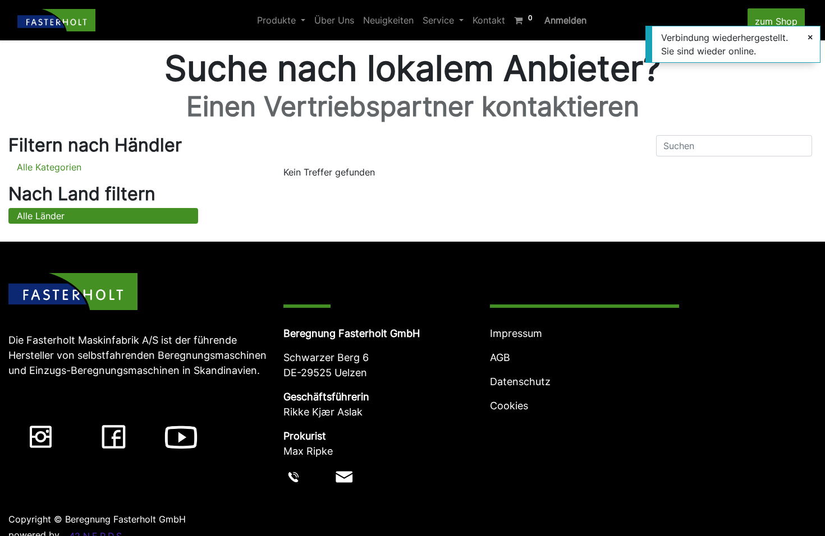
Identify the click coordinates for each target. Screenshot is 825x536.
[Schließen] (810, 37)
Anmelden (565, 20)
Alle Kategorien (49, 167)
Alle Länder (41, 215)
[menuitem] (334, 20)
